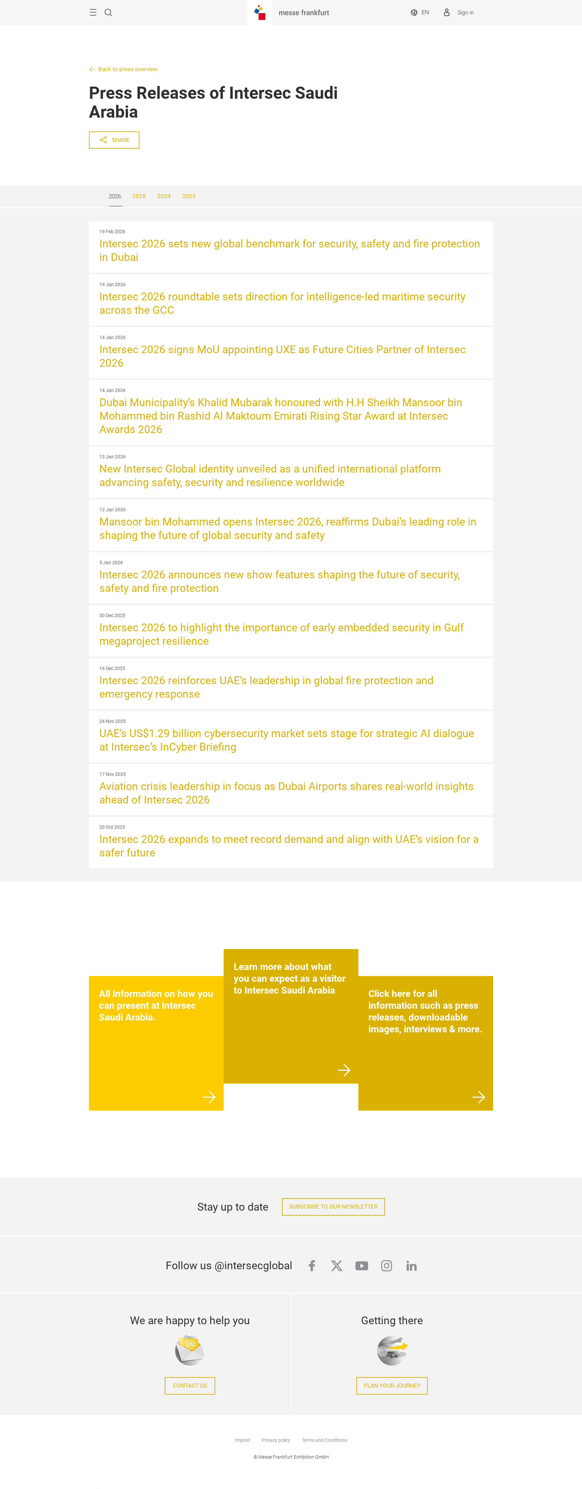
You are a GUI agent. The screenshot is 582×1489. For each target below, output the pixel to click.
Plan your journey (392, 1385)
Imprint (242, 1440)
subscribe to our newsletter (333, 1207)
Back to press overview (128, 69)
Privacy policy (276, 1440)
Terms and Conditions (324, 1440)
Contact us (190, 1385)
